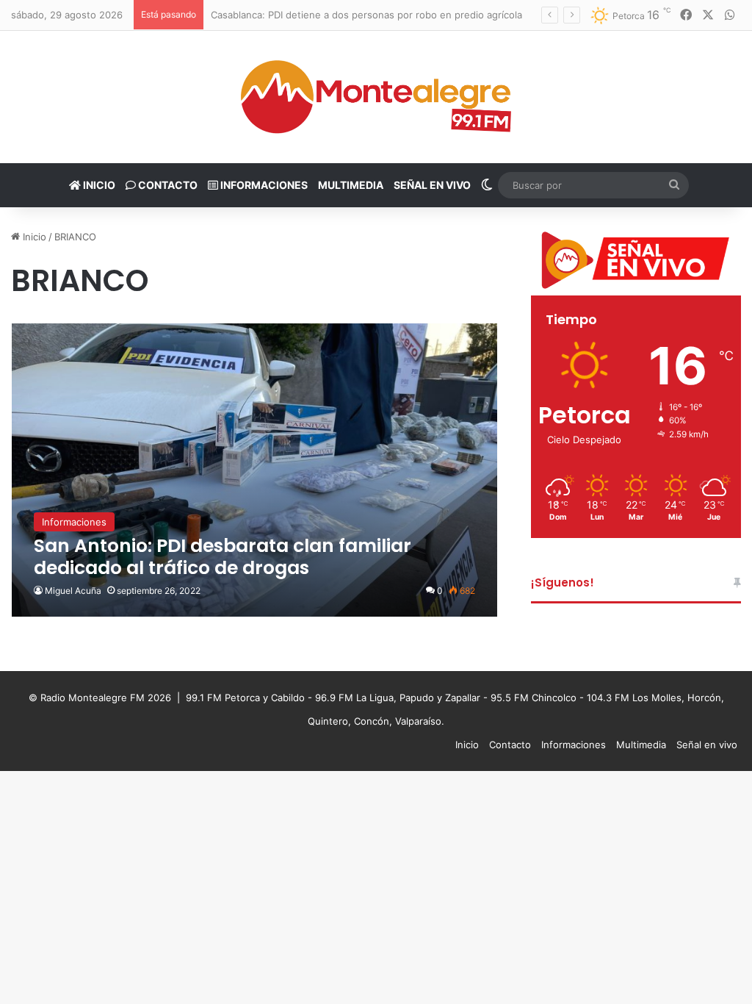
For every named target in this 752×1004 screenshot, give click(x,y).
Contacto (167, 185)
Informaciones (263, 185)
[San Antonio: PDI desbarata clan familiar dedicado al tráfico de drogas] (255, 470)
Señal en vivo (432, 185)
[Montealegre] (375, 97)
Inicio (98, 185)
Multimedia (350, 185)
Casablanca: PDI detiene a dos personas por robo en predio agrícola (366, 15)
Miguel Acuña (73, 590)
